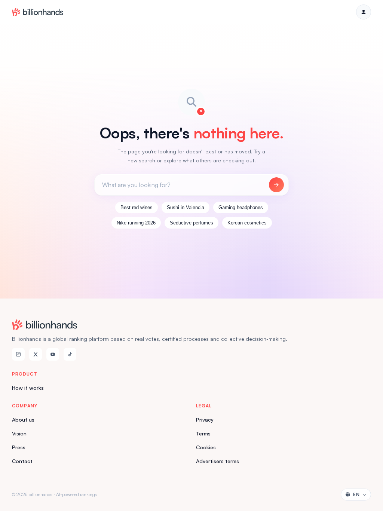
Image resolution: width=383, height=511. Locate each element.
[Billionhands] (37, 12)
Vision (19, 433)
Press (18, 447)
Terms (203, 433)
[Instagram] (18, 354)
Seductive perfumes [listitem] (191, 223)
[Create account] (363, 11)
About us (23, 419)
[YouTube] (52, 354)
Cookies (206, 447)
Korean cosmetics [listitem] (247, 223)
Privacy (205, 419)
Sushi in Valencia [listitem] (185, 207)
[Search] (276, 184)
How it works (28, 388)
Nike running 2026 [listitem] (136, 223)
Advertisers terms (217, 461)
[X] (35, 354)
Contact (22, 461)
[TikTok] (70, 354)
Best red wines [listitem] (136, 207)
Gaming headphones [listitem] (240, 207)
